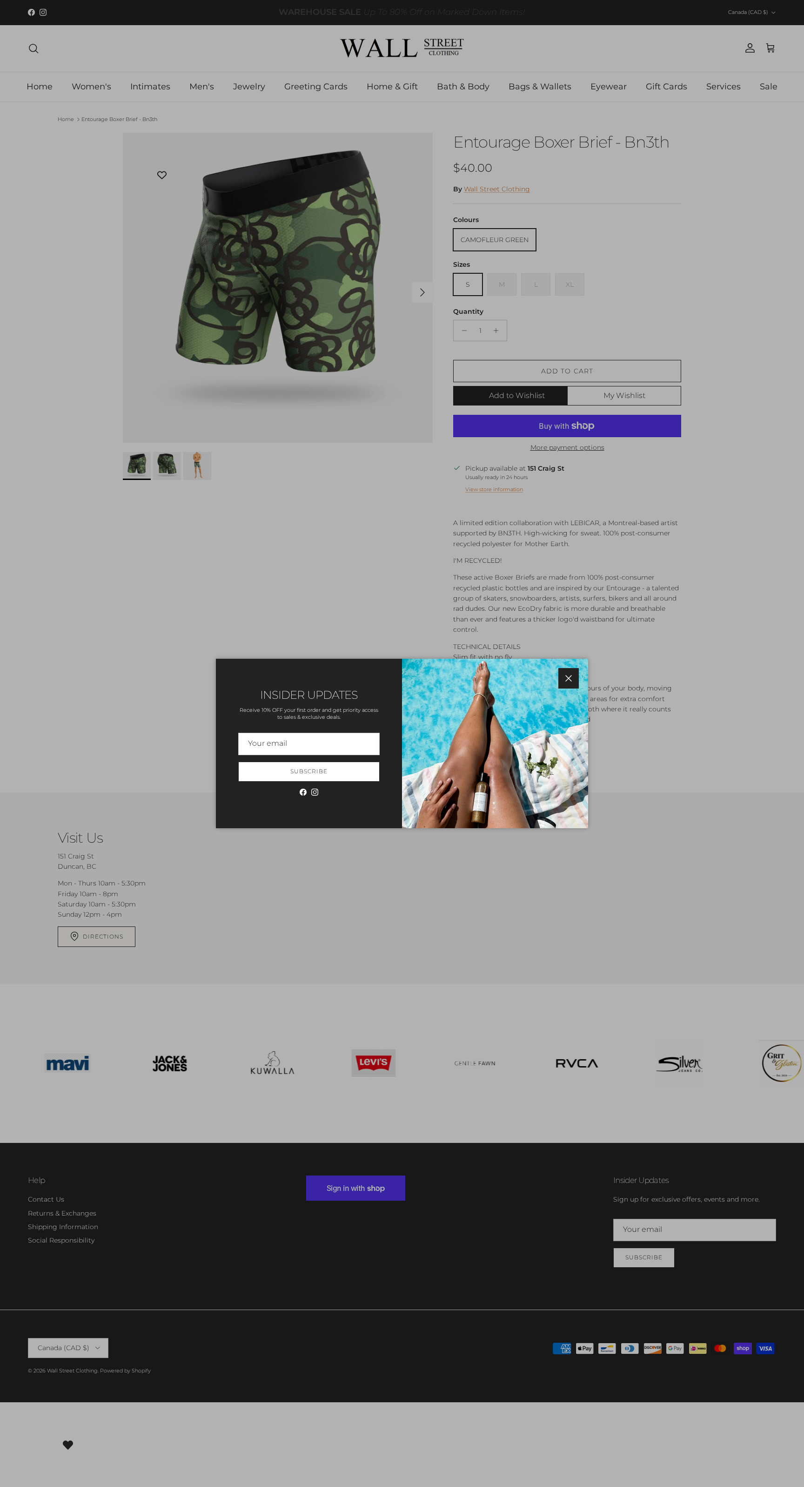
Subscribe (309, 771)
